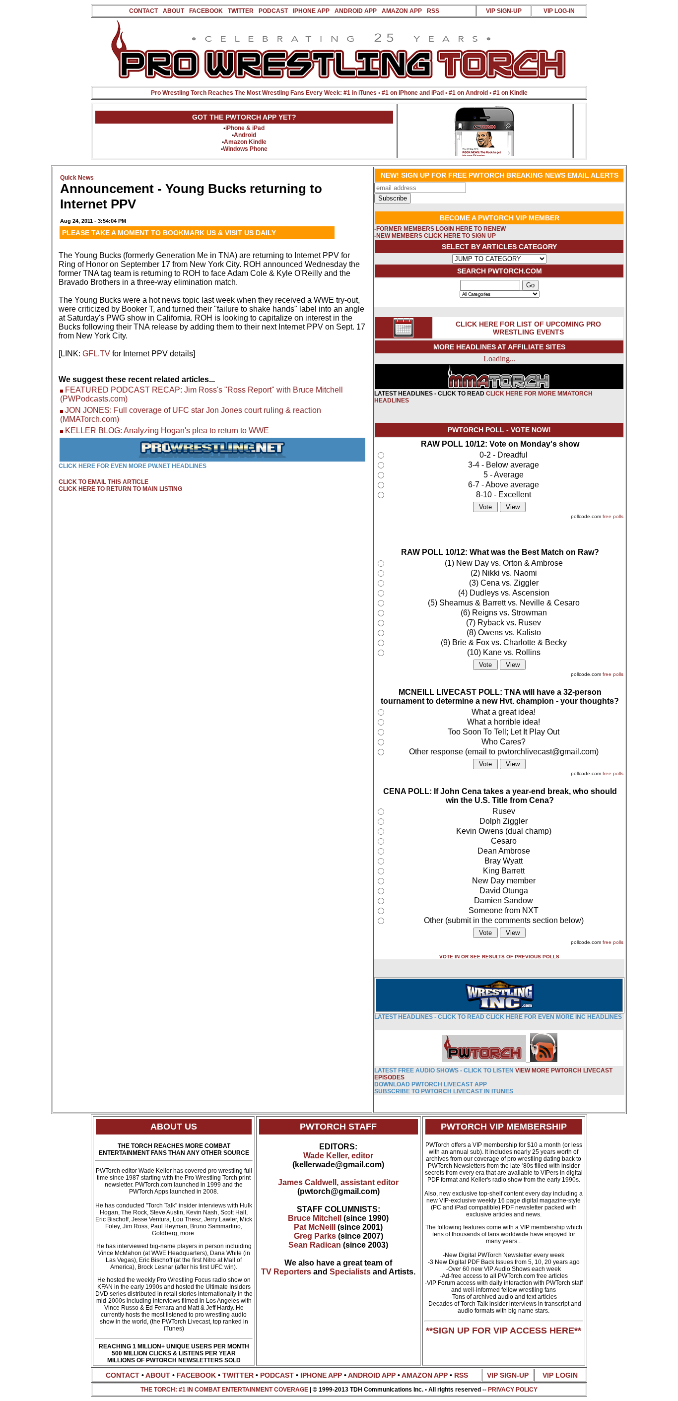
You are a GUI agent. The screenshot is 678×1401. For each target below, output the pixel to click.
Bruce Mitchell (314, 1218)
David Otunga (503, 890)
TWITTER (241, 10)
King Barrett (504, 871)
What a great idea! (504, 712)
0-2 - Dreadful (503, 455)
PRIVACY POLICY (513, 1389)
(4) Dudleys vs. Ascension (503, 593)
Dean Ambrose (503, 851)
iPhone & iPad (245, 128)
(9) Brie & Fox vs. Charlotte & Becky (504, 642)
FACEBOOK (206, 10)
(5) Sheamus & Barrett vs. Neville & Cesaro (504, 603)
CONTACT (143, 10)
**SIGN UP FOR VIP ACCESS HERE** (503, 1330)
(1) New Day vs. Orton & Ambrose (504, 563)
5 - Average (503, 474)
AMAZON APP (402, 10)
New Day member (504, 880)
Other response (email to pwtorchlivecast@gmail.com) (504, 751)
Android (245, 135)
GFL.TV (96, 353)
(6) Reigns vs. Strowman (504, 612)
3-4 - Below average (503, 465)
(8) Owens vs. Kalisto (504, 632)
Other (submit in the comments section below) (504, 920)
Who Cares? (503, 741)
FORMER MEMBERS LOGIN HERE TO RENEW (441, 228)
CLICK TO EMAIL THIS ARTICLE (103, 481)
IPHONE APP (311, 10)
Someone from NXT (504, 910)
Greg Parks (315, 1236)
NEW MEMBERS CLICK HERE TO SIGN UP (436, 235)
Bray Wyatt (503, 861)
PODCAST (273, 10)
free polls (613, 516)
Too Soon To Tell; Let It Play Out (503, 732)
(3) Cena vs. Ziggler (504, 583)
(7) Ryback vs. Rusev (503, 622)
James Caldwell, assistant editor (338, 1182)
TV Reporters (286, 1272)
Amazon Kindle (245, 141)
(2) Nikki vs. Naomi (504, 573)
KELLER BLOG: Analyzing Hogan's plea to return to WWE (167, 430)
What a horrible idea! (503, 722)
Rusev (503, 811)
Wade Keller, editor (338, 1155)
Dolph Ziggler (503, 821)
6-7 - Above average (503, 484)
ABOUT (173, 10)
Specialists (350, 1272)
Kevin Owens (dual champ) (503, 831)
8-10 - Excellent (503, 494)
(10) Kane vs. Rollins (504, 652)
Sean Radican (314, 1245)
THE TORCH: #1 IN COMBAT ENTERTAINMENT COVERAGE (224, 1389)
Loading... (499, 358)
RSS (433, 10)
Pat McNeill (315, 1227)
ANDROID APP (356, 10)
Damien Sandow (503, 900)
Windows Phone (245, 148)
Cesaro (504, 841)
